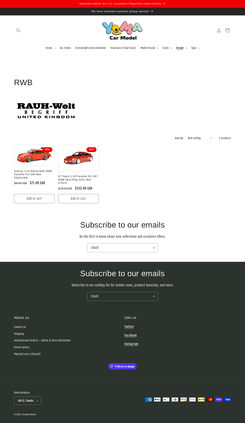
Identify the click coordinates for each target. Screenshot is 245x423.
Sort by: (179, 138)
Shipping (19, 333)
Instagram (131, 344)
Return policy (22, 347)
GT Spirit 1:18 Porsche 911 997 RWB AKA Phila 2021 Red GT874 (78, 179)
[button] (18, 30)
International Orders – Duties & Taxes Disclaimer (42, 340)
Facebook (130, 335)
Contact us (20, 327)
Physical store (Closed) (27, 354)
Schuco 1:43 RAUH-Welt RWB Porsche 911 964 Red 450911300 (33, 174)
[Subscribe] (153, 247)
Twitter (129, 327)
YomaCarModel (29, 414)
